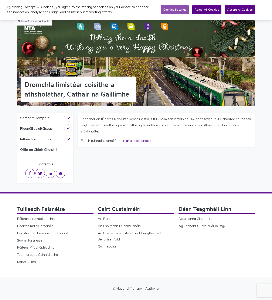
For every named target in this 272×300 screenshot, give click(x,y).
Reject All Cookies (207, 9)
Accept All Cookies (240, 9)
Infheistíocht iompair (36, 139)
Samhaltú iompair (34, 118)
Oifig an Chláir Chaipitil (38, 149)
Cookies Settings (174, 9)
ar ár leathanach (138, 140)
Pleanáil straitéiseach (37, 128)
